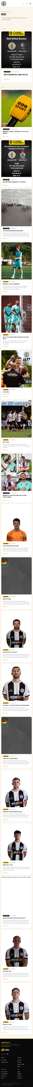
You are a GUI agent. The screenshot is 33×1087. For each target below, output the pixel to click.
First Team (3, 1060)
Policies (19, 1076)
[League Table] (5, 1049)
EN (23, 3)
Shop (2, 1078)
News (18, 1066)
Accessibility (4, 1073)
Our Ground (4, 1071)
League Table (20, 1064)
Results (19, 1062)
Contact (19, 1078)
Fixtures (19, 1060)
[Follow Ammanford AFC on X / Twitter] (2, 1054)
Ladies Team (4, 1062)
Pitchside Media (8, 1085)
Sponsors (3, 1076)
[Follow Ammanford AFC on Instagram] (5, 1054)
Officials (19, 1073)
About (18, 1071)
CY (26, 3)
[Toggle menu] (30, 3)
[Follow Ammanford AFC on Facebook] (7, 1054)
